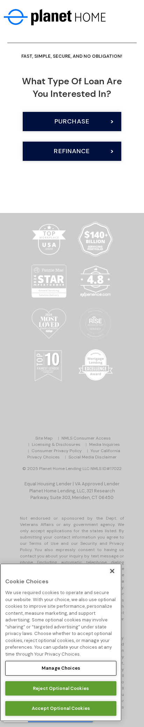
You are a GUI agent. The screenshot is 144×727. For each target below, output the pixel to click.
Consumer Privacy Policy (56, 451)
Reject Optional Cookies (61, 688)
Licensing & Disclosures (56, 444)
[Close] (112, 571)
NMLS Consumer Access (86, 438)
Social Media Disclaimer (93, 457)
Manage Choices (61, 668)
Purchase (72, 121)
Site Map (44, 438)
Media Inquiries (104, 444)
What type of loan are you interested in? (72, 87)
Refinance (72, 151)
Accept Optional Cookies (61, 708)
